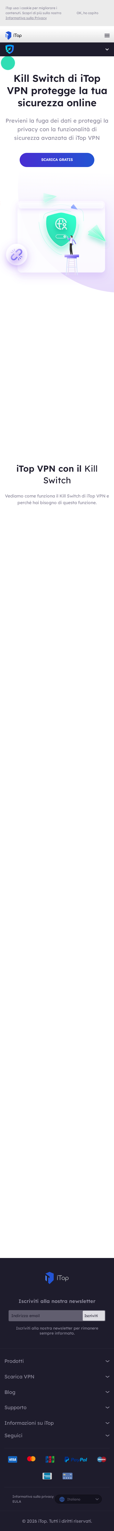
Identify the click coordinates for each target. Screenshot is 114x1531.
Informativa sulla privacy (33, 1496)
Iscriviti (91, 1315)
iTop (10, 49)
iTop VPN (14, 35)
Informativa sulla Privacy (26, 18)
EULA (16, 1501)
